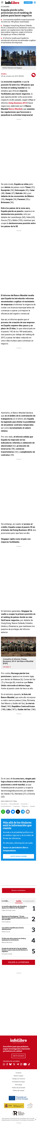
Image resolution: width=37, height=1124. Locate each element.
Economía (4, 804)
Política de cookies (18, 1090)
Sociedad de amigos (18, 1081)
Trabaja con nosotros (18, 1079)
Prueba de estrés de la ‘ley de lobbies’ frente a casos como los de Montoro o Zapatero (15, 950)
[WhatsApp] (4, 1064)
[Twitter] (14, 1064)
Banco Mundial (15, 109)
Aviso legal (18, 1084)
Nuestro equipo (18, 1076)
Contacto (18, 1073)
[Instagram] (21, 1064)
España (32, 806)
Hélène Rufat (6, 932)
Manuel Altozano (7, 942)
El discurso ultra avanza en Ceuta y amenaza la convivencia (14, 939)
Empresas (16, 806)
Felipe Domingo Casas (8, 910)
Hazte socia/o (18, 1056)
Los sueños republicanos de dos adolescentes (13, 928)
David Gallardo (6, 922)
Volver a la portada (18, 962)
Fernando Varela (7, 954)
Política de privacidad (18, 1087)
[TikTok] (29, 1064)
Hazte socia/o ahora (18, 856)
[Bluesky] (10, 1064)
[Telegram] (18, 1064)
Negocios (25, 806)
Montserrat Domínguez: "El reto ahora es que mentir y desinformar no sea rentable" (15, 917)
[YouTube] (25, 1064)
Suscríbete (28, 2)
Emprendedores (6, 806)
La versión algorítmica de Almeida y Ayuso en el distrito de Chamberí (14, 907)
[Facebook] (7, 1064)
